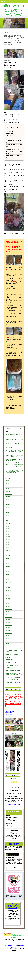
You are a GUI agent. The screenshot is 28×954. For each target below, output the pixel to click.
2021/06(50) (8, 534)
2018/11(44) (8, 617)
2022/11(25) (8, 488)
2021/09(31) (8, 526)
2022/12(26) (8, 486)
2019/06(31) (8, 598)
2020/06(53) (8, 566)
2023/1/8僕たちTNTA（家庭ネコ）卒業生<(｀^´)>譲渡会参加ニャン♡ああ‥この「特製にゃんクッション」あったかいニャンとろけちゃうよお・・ (14, 472)
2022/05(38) (8, 504)
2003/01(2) (8, 643)
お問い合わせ (10, 945)
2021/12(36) (8, 518)
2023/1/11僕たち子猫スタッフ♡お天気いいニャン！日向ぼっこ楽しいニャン (14, 456)
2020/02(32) (8, 577)
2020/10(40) (8, 555)
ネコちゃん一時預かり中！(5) (11, 680)
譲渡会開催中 (14, 844)
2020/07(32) (8, 563)
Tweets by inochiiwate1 (14, 804)
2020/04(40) (8, 571)
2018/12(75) (8, 614)
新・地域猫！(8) (9, 657)
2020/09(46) (8, 558)
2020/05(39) (8, 569)
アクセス (16, 945)
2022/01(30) (8, 515)
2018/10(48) (8, 619)
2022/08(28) (8, 496)
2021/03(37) (8, 542)
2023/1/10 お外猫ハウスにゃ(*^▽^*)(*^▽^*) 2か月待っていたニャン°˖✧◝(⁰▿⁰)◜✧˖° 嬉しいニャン (13, 461)
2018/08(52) (8, 625)
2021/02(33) (8, 544)
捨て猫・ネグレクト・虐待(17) (12, 665)
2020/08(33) (8, 561)
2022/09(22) (8, 494)
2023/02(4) (8, 480)
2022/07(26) (8, 499)
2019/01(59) (8, 611)
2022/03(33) (8, 510)
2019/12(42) (8, 582)
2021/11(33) (8, 520)
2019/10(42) (8, 587)
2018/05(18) (8, 633)
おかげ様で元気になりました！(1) (12, 682)
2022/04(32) (8, 507)
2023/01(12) (8, 483)
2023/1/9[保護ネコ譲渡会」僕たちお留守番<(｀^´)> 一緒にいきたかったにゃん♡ (14, 466)
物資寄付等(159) (9, 659)
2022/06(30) (8, 502)
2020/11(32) (8, 553)
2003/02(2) (8, 641)
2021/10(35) (8, 523)
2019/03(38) (8, 606)
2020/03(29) (8, 574)
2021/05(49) (8, 536)
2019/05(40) (8, 601)
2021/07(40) (8, 531)
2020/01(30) (8, 579)
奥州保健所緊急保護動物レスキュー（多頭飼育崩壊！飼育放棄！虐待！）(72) (14, 674)
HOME (5, 945)
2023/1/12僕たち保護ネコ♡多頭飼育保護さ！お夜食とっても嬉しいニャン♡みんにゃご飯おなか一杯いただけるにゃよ (14, 452)
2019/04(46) (8, 603)
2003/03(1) (8, 638)
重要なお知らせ (8, 447)
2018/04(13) (8, 635)
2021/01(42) (8, 547)
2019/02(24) (8, 609)
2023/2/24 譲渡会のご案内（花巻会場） (14, 434)
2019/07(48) (8, 595)
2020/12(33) (8, 550)
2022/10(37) (8, 491)
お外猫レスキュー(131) (10, 667)
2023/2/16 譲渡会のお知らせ (12, 437)
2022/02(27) (8, 512)
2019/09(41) (8, 590)
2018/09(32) (8, 622)
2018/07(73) (8, 627)
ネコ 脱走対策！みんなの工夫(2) (12, 677)
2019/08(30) (8, 593)
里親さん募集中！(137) (10, 662)
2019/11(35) (8, 585)
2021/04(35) (8, 539)
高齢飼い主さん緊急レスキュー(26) (13, 670)
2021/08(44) (8, 528)
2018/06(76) (8, 630)
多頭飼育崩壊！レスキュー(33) (12, 654)
